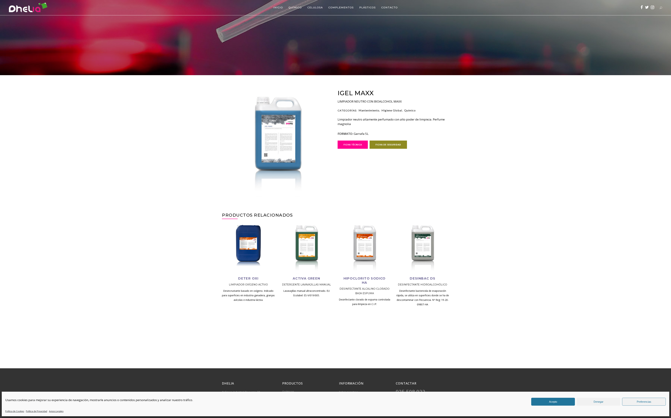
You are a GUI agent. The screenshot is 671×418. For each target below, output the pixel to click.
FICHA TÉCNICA (353, 144)
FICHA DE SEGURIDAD (388, 144)
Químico (410, 110)
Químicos (288, 391)
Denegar (598, 401)
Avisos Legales (56, 411)
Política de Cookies (14, 411)
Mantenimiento (369, 110)
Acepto (553, 401)
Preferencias (644, 401)
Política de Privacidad (36, 411)
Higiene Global (391, 110)
